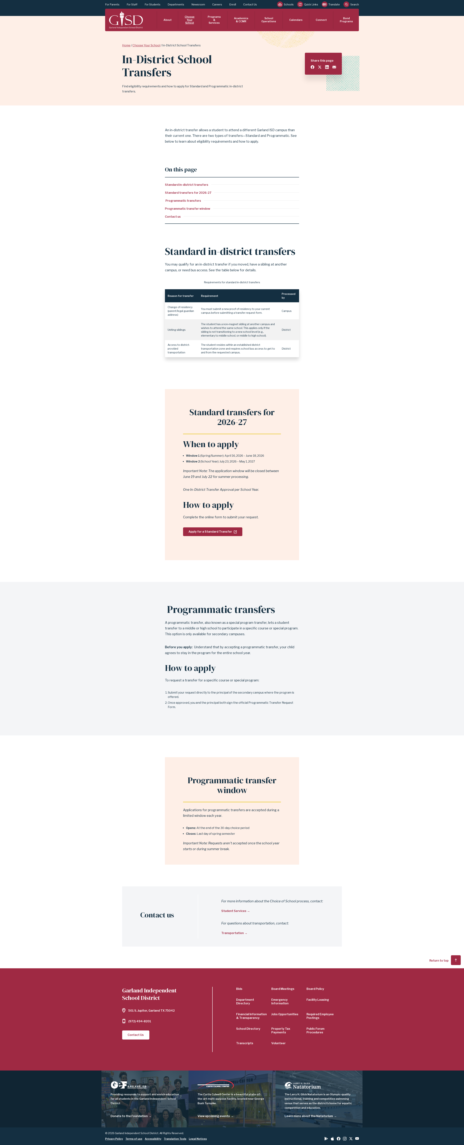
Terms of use (133, 1138)
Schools (289, 4)
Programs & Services (214, 19)
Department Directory (245, 1001)
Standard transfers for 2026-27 (188, 192)
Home (126, 45)
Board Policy (315, 989)
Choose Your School (189, 19)
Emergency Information (280, 1001)
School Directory (248, 1028)
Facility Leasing (317, 999)
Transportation (232, 933)
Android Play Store (326, 1138)
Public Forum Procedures (315, 1030)
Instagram (345, 1138)
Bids (239, 989)
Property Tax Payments (280, 1030)
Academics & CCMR (241, 20)
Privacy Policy (114, 1138)
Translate (334, 4)
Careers (217, 4)
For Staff (132, 4)
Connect (321, 19)
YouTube (357, 1138)
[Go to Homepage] (126, 20)
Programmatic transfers (183, 200)
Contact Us (250, 4)
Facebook (338, 1138)
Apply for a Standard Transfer (210, 531)
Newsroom (198, 4)
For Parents (112, 4)
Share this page (322, 60)
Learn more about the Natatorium (309, 1116)
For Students (152, 4)
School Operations (268, 20)
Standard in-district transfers (186, 184)
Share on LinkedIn (327, 67)
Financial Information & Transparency (251, 1016)
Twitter (351, 1138)
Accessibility (153, 1138)
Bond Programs (346, 20)
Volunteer (278, 1043)
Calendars (296, 19)
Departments (176, 4)
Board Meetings (282, 989)
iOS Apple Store (332, 1138)
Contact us (173, 216)
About (167, 19)
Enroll (232, 4)
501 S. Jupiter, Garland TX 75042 (151, 1010)
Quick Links (311, 4)
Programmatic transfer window (187, 208)
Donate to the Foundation (129, 1116)
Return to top (439, 960)
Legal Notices (198, 1138)
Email (334, 67)
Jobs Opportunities (284, 1014)
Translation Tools (175, 1138)
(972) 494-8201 (139, 1021)
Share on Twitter (320, 67)
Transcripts (244, 1043)
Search (354, 4)
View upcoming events (214, 1116)
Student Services (233, 911)
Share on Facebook (312, 67)
